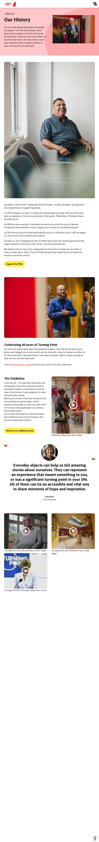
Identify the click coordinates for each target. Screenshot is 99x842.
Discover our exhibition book (19, 431)
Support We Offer (14, 264)
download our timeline (22, 364)
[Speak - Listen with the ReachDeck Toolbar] (95, 838)
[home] (10, 4)
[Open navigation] (95, 4)
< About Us (9, 13)
